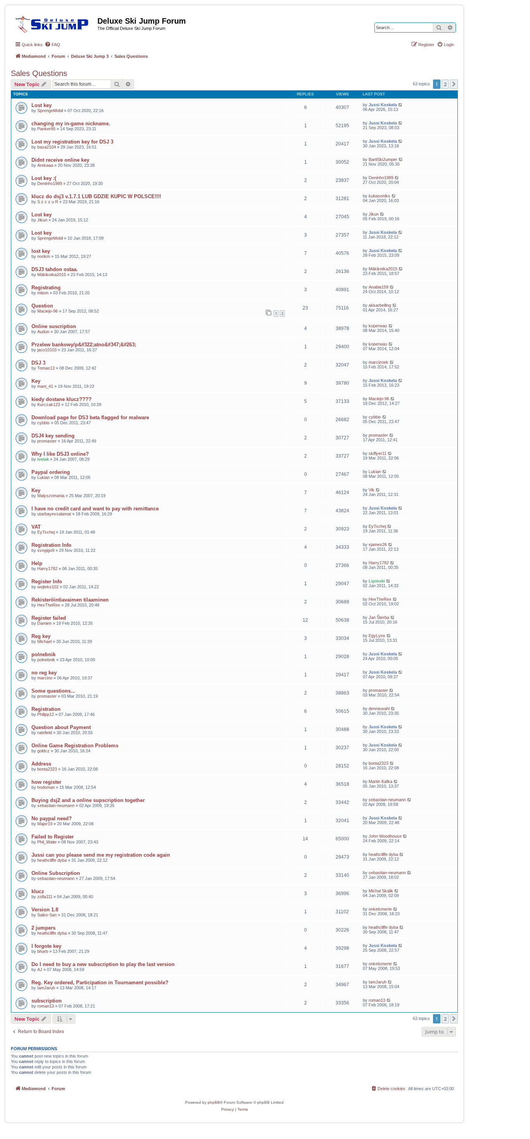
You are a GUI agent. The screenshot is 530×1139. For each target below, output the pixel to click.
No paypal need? (51, 818)
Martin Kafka (380, 781)
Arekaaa (45, 165)
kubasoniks (379, 196)
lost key (40, 251)
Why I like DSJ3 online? (60, 454)
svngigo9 (45, 550)
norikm (43, 256)
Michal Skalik (381, 890)
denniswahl (379, 708)
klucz (37, 891)
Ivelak (43, 459)
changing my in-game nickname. (70, 123)
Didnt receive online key (60, 160)
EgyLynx (377, 635)
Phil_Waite (47, 842)
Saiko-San (47, 915)
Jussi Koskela (383, 104)
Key (35, 381)
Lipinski (377, 581)
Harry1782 (47, 568)
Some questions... (53, 691)
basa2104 (46, 147)
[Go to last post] (400, 104)
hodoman (46, 787)
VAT (36, 527)
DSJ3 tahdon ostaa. (54, 269)
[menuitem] (52, 44)
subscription (46, 1001)
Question (42, 306)
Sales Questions (39, 73)
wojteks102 (48, 586)
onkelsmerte (380, 909)
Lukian (43, 477)
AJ (39, 969)
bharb (42, 951)
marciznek (378, 362)
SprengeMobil (50, 110)
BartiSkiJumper (383, 159)
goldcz (43, 750)
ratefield (44, 732)
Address (41, 764)
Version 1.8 (44, 910)
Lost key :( (43, 178)
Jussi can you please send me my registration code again (100, 855)
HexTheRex (48, 605)
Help (36, 563)
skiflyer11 (377, 453)
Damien (44, 623)
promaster (47, 441)
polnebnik (43, 654)
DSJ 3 (38, 363)
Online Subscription (55, 873)
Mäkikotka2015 (51, 274)
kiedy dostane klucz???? (61, 399)
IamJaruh (46, 987)
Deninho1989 (49, 183)
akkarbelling (380, 305)
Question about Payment (61, 727)
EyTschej (46, 532)
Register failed (48, 618)
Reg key (40, 636)
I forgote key (46, 946)
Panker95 (46, 128)
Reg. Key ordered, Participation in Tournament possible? (99, 982)
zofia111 (44, 896)
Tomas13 (46, 368)
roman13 (45, 1006)
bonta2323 (47, 769)
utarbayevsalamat (54, 514)
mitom (42, 292)
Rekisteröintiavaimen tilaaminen (70, 600)
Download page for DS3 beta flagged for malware (90, 417)
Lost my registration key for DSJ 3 (72, 142)
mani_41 (45, 386)
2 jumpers (43, 928)
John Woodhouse (385, 836)
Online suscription (53, 326)
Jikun (42, 220)
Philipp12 (45, 714)
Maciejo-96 (47, 311)
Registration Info (51, 545)
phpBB (214, 1102)
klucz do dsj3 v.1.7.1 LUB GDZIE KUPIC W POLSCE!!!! (96, 196)
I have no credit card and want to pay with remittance (95, 509)
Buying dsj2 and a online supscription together (88, 800)
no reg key (44, 673)
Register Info (46, 581)
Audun (43, 331)
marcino (44, 678)
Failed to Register (52, 837)
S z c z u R (47, 201)
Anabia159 (378, 287)
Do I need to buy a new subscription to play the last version (103, 964)
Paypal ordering (50, 472)
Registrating (46, 287)
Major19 (44, 823)
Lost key (41, 105)
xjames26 (378, 544)
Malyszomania (50, 495)
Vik (371, 489)
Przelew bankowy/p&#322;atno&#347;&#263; (83, 344)
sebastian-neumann (55, 805)
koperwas (378, 325)
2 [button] (445, 84)
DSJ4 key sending (52, 436)
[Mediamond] (54, 23)
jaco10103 (47, 349)
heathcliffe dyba (52, 860)
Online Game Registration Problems (74, 745)
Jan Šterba (379, 617)
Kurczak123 (48, 404)
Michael (44, 641)
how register (46, 782)
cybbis (43, 422)
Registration (46, 709)
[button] (454, 84)
